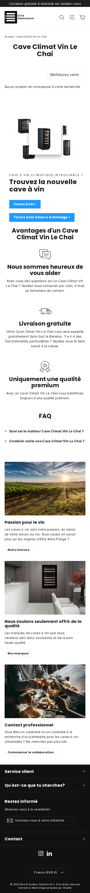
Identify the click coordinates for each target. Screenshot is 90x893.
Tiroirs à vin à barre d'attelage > (42, 217)
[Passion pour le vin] (45, 488)
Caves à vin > (25, 204)
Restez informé (21, 800)
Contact (13, 839)
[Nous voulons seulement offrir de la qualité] (45, 588)
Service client (19, 771)
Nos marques (18, 653)
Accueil (9, 36)
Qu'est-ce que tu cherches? (35, 785)
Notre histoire (19, 550)
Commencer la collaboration (31, 752)
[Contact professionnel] (45, 691)
